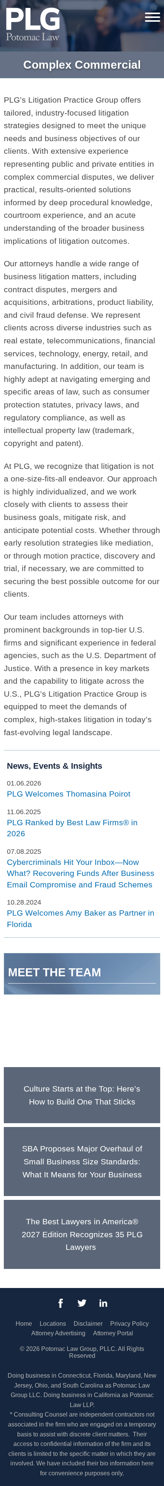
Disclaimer (88, 1323)
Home (24, 1323)
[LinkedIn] (103, 1303)
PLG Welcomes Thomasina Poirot (68, 793)
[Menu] (152, 17)
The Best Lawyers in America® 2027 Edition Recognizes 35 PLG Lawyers (82, 1234)
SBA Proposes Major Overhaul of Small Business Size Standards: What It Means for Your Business (82, 1161)
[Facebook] (60, 1303)
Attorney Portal (113, 1333)
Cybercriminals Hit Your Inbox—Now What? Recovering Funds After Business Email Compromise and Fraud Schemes (80, 873)
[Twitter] (82, 1303)
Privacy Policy (129, 1323)
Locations (53, 1323)
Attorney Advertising (58, 1333)
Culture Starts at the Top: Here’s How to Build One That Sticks (82, 1095)
